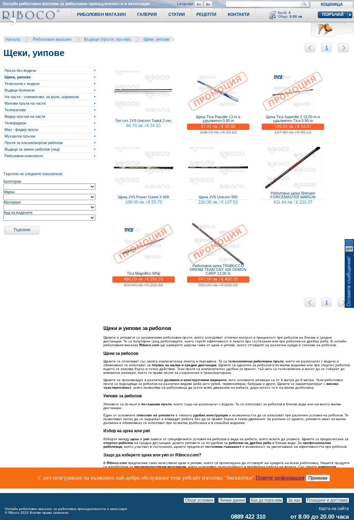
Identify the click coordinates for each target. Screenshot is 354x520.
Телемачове (15, 110)
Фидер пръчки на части (24, 116)
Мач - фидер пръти (21, 129)
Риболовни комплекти (23, 156)
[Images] (350, 500)
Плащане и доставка (327, 500)
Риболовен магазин (52, 39)
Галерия (147, 14)
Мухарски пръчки (19, 136)
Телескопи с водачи (21, 84)
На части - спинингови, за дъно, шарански (41, 97)
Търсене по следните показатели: (33, 174)
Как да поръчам (266, 500)
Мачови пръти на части (25, 103)
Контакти (239, 14)
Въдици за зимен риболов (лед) (32, 149)
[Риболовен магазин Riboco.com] (30, 24)
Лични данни (232, 500)
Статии (176, 14)
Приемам (317, 478)
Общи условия (199, 500)
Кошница (332, 4)
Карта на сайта (334, 508)
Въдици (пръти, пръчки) (107, 39)
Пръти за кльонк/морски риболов (33, 143)
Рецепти (206, 14)
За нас (294, 500)
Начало (13, 39)
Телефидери (15, 123)
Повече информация (280, 478)
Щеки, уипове (156, 39)
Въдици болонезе (19, 90)
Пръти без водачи (20, 70)
